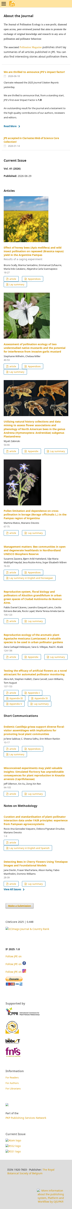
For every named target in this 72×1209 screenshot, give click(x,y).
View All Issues (12, 889)
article (12, 279)
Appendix (32, 451)
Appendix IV (41, 698)
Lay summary (16, 284)
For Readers (12, 1077)
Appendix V (15, 703)
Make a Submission (19, 906)
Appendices (34, 279)
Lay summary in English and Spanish (29, 848)
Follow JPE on (14, 956)
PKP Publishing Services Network (26, 1118)
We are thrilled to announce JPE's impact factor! (34, 72)
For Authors (12, 1083)
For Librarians (13, 1088)
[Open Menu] (3, 3)
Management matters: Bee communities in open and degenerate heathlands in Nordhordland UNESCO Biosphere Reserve (35, 550)
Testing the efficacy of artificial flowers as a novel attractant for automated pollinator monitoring (35, 672)
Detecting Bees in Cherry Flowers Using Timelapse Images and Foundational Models (36, 863)
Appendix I (33, 692)
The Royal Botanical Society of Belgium (30, 1171)
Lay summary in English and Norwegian (31, 578)
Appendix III (16, 698)
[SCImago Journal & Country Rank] (27, 929)
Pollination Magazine (31, 47)
